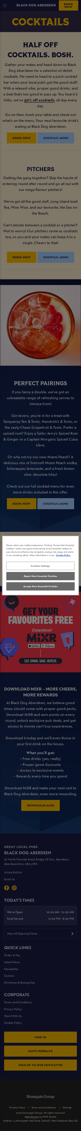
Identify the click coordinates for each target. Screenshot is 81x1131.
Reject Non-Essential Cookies (40, 576)
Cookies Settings (40, 565)
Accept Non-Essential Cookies (40, 586)
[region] (40, 565)
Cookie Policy (63, 555)
